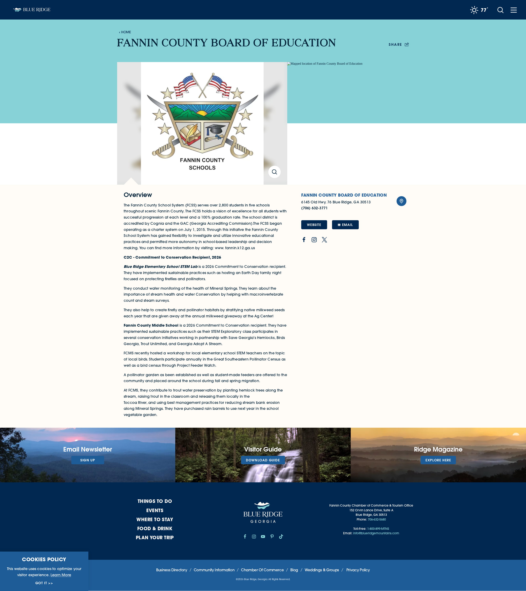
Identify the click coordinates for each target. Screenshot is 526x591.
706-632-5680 (377, 519)
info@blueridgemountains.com (376, 533)
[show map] (401, 201)
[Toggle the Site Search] (500, 9)
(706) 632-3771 (314, 208)
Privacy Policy (358, 570)
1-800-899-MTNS (378, 529)
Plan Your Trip (155, 537)
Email (347, 224)
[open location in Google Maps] (348, 123)
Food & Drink (154, 528)
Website (314, 224)
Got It (41, 583)
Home (126, 32)
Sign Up (87, 460)
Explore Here (438, 460)
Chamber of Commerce (262, 570)
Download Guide (263, 460)
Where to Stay (154, 519)
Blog (294, 570)
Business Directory (171, 570)
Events (155, 510)
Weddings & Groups (322, 570)
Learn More (61, 575)
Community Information (214, 570)
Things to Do (155, 501)
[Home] (31, 10)
